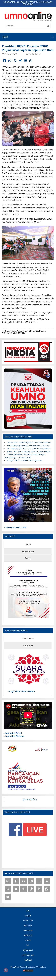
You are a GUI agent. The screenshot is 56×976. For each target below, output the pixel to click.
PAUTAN (28, 926)
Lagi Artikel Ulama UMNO (22, 691)
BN (28, 945)
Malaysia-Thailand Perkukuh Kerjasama (24, 460)
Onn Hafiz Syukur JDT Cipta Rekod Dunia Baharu (28, 449)
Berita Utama (34, 54)
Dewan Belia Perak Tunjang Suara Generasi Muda (29, 443)
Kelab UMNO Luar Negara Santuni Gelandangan (28, 452)
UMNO (28, 941)
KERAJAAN (28, 950)
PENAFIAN (28, 931)
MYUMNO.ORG (45, 2)
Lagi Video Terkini (13, 733)
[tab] (28, 544)
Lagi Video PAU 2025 (14, 736)
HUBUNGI (28, 936)
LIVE (28, 911)
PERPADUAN (28, 955)
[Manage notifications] (6, 970)
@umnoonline (30, 799)
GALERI (28, 916)
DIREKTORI (28, 921)
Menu (6, 37)
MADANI (28, 960)
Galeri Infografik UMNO (16, 527)
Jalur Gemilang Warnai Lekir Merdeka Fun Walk (28, 446)
